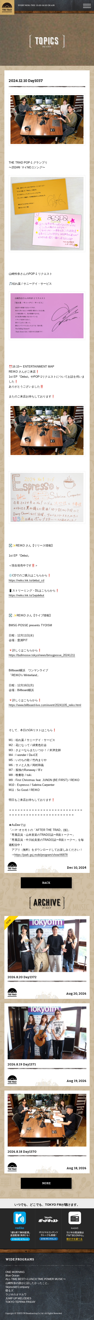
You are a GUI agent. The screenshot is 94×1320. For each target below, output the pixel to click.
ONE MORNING (14, 1272)
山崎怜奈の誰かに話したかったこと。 (27, 1283)
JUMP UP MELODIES (18, 1298)
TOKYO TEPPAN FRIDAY (20, 1302)
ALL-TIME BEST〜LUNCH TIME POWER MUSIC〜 (35, 1279)
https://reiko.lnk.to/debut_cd (26, 580)
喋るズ (9, 1290)
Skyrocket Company (17, 1287)
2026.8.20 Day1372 (22, 977)
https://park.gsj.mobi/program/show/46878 (41, 854)
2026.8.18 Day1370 (22, 1152)
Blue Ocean (12, 1275)
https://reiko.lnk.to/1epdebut (26, 595)
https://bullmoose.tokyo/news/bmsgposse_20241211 (42, 655)
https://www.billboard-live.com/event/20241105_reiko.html (45, 705)
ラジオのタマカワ (15, 1294)
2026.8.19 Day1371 (22, 1064)
